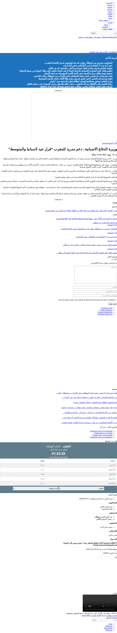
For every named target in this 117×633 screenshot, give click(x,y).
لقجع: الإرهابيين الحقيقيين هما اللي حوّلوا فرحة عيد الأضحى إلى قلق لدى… (89, 418)
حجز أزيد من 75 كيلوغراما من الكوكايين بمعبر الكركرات (87, 65)
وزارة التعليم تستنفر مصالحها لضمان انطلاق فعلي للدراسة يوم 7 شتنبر (81, 81)
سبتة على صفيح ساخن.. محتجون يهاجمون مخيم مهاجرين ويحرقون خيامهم (89, 407)
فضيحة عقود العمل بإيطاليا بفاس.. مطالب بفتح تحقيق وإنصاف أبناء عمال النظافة (76, 86)
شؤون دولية (103, 20)
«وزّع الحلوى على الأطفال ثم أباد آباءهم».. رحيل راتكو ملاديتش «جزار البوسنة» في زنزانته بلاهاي (69, 84)
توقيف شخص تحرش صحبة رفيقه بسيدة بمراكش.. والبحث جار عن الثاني (80, 68)
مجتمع (110, 7)
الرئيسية (109, 3)
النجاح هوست (95, 615)
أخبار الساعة (112, 143)
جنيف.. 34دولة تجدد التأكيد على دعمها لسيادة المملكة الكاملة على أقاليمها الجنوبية (86, 219)
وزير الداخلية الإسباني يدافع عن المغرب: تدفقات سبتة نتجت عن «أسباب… (89, 397)
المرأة (110, 22)
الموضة (105, 27)
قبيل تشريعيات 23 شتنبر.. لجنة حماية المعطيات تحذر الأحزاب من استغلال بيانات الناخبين (73, 76)
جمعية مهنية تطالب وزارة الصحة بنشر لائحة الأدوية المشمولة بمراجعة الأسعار (78, 73)
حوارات (109, 9)
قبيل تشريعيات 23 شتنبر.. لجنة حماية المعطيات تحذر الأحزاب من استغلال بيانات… (86, 393)
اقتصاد (110, 14)
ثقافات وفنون (107, 29)
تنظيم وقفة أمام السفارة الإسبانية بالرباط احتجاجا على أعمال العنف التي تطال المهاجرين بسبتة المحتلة (66, 70)
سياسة (109, 5)
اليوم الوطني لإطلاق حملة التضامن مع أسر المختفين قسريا (95, 402)
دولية (110, 18)
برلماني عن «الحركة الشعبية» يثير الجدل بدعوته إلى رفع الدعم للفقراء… (90, 413)
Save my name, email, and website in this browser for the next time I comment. (86, 300)
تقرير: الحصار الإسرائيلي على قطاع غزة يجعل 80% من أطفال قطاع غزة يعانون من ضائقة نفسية (81, 211)
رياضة (110, 12)
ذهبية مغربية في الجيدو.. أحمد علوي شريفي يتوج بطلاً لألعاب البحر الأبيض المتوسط (75, 78)
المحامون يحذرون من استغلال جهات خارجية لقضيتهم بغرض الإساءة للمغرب (78, 63)
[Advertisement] (75, 45)
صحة (106, 25)
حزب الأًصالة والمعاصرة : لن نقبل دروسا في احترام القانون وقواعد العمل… (89, 423)
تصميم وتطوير (111, 615)
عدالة (110, 16)
